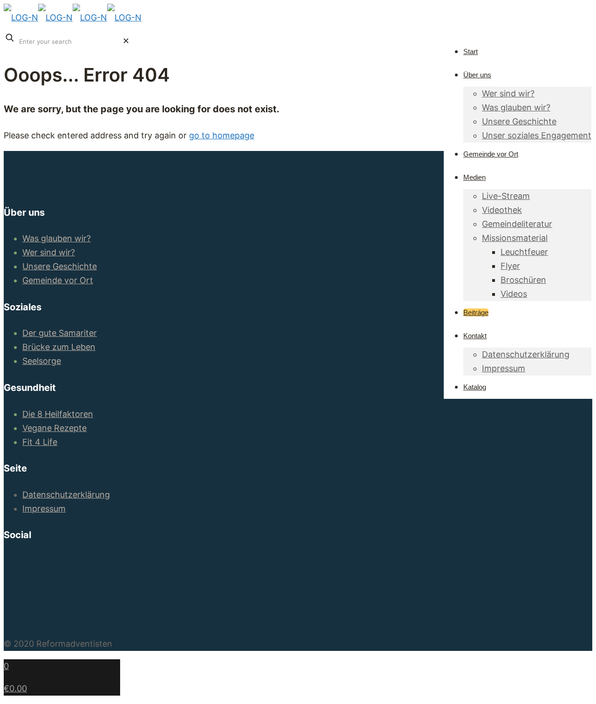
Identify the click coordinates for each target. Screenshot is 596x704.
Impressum (44, 508)
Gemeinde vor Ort (57, 280)
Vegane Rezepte (54, 428)
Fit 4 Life (39, 442)
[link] (125, 41)
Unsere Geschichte (59, 266)
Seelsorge (41, 361)
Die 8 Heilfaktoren (57, 414)
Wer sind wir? (48, 252)
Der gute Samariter (59, 333)
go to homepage (221, 135)
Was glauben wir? (56, 238)
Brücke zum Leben (58, 347)
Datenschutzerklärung (66, 494)
